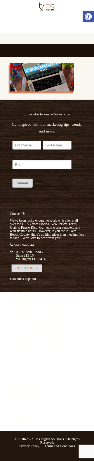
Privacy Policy (29, 446)
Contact (55, 348)
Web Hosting (59, 313)
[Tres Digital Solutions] (47, 6)
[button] (88, 16)
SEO (24, 340)
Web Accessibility (62, 322)
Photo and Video (61, 305)
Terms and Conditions (60, 446)
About (54, 340)
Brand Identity (31, 348)
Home (25, 305)
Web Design (29, 313)
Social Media (30, 331)
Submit (22, 183)
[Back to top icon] (85, 452)
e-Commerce (30, 322)
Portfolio (56, 331)
